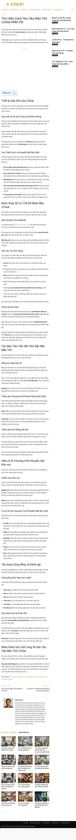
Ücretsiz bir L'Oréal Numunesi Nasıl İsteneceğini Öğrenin (38, 690)
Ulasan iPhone (58, 9)
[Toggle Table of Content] (13, 93)
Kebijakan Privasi (65, 823)
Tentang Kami (46, 823)
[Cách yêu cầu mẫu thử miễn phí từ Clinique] (8, 741)
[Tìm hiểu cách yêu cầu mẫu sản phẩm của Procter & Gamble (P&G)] (42, 741)
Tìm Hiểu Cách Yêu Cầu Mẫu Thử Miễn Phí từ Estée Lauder (25, 768)
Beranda (5, 9)
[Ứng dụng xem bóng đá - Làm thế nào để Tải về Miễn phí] (42, 796)
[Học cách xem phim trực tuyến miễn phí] (25, 778)
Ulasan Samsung (47, 9)
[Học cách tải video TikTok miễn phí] (25, 796)
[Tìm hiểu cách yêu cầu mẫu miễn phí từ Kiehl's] (42, 778)
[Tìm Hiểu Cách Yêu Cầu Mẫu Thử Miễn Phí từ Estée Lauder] (25, 760)
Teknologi (23, 9)
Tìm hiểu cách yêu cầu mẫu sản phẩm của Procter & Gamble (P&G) (42, 750)
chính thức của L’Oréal (22, 225)
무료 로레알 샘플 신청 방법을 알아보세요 (12, 690)
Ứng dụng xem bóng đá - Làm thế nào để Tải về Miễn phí (42, 805)
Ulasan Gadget (13, 9)
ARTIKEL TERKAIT (9, 732)
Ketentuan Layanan (35, 823)
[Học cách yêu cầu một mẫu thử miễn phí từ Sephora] (8, 778)
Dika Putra (19, 700)
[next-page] (6, 811)
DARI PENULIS (24, 732)
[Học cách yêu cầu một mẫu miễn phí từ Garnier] (42, 760)
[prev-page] (2, 811)
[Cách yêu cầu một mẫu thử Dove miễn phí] (8, 760)
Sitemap (25, 823)
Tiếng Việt (4, 745)
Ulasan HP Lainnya (34, 9)
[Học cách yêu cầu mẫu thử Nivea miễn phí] (25, 741)
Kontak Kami (55, 823)
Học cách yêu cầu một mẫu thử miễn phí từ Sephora (8, 786)
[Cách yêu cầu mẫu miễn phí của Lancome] (8, 796)
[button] (72, 10)
